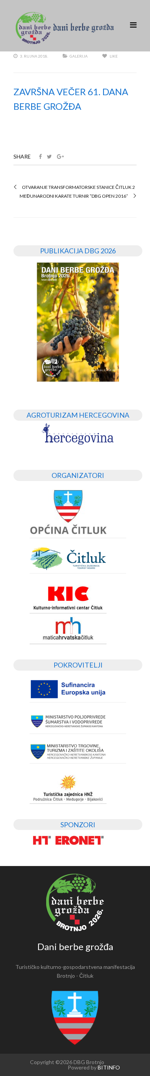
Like (113, 56)
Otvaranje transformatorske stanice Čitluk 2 (78, 187)
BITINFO (109, 1067)
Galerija (79, 56)
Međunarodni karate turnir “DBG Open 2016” (74, 196)
